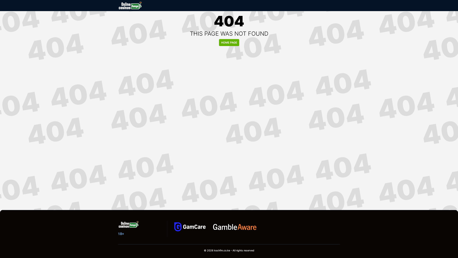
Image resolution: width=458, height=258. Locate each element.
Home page (229, 42)
